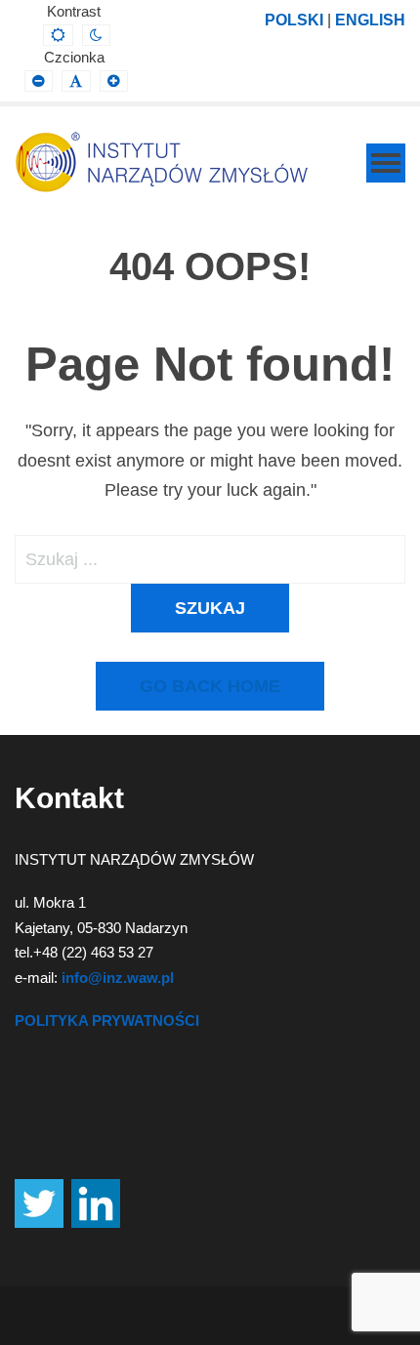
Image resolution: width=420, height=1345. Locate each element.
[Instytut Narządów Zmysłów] (161, 162)
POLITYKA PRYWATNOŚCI (107, 1020)
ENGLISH (370, 19)
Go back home (210, 686)
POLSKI (294, 19)
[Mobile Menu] (385, 163)
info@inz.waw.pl (118, 977)
